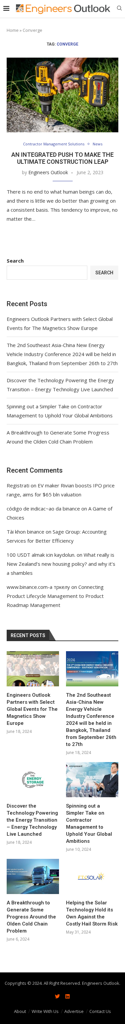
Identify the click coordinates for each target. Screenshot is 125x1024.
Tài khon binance (25, 531)
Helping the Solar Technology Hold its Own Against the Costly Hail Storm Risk (92, 913)
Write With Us (45, 1011)
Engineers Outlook (48, 172)
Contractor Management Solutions (53, 144)
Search (15, 260)
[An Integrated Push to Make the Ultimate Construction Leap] (62, 95)
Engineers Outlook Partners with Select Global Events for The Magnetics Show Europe (32, 709)
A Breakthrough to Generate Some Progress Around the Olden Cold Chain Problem (31, 917)
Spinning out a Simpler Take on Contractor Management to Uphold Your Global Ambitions (89, 823)
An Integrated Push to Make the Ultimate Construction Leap (62, 158)
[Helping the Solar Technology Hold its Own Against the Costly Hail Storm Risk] (92, 876)
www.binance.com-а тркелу (38, 587)
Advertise (74, 1011)
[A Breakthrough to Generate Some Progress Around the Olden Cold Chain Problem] (33, 876)
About (20, 1011)
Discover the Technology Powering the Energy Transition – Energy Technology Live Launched (32, 820)
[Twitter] (58, 997)
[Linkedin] (68, 997)
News (97, 144)
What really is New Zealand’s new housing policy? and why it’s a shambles (61, 563)
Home (13, 30)
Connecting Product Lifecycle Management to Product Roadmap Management (55, 596)
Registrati (18, 485)
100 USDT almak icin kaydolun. (41, 554)
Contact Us (100, 1011)
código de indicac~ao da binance (43, 508)
